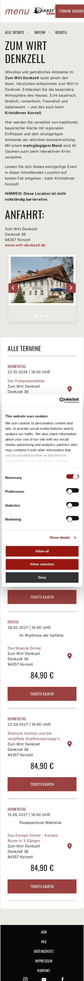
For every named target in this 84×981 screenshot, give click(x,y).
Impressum (43, 961)
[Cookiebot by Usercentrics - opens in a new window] (60, 400)
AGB (44, 932)
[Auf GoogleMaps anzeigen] (69, 389)
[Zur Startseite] (44, 13)
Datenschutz (44, 951)
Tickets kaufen (42, 597)
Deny (42, 577)
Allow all (42, 551)
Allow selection (42, 564)
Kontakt (43, 970)
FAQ (43, 941)
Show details (60, 537)
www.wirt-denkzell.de (25, 245)
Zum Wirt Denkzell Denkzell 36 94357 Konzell (24, 391)
